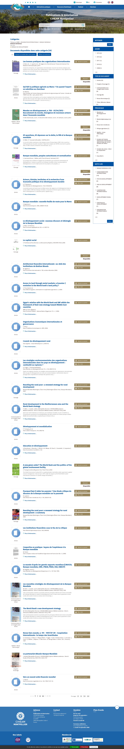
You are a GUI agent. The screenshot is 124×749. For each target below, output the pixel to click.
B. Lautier (25, 496)
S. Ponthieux (26, 243)
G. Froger (25, 367)
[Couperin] (98, 740)
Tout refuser (85, 747)
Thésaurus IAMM (14, 42)
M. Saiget (41, 64)
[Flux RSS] (35, 2)
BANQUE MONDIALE (45, 42)
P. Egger (48, 638)
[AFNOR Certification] (18, 739)
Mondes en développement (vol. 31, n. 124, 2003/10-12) (41, 369)
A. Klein (25, 64)
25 (78, 696)
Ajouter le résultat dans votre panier (25, 54)
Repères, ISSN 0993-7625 (54, 243)
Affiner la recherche (44, 54)
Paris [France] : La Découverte (39, 243)
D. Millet (25, 140)
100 (84, 696)
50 (81, 696)
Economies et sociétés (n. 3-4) (34, 450)
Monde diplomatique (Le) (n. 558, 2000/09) (37, 530)
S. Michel (40, 448)
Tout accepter (75, 747)
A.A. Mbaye (46, 448)
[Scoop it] (30, 2)
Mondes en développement (34, 110)
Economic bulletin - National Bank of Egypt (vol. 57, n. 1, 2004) (42, 311)
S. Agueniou (26, 204)
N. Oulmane (60, 117)
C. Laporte (33, 64)
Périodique (99, 108)
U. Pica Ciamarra (27, 288)
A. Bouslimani (26, 448)
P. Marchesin (42, 639)
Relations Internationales (30, 65)
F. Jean (53, 638)
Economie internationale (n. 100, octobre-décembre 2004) (41, 270)
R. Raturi (59, 639)
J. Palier (25, 225)
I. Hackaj (25, 656)
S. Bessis (33, 638)
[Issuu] (32, 2)
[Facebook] (25, 2)
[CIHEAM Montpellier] (20, 718)
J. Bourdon (34, 448)
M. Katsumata (59, 638)
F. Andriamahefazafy (34, 367)
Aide (72, 29)
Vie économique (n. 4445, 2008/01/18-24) (37, 206)
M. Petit (25, 552)
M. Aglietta (26, 269)
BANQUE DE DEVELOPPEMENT (20, 47)
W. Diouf (52, 448)
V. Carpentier (66, 448)
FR (108, 2)
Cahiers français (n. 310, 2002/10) (35, 430)
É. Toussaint (31, 140)
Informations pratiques (43, 7)
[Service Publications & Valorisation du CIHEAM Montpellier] (17, 6)
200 (88, 696)
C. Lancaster (67, 638)
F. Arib (24, 326)
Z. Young (25, 470)
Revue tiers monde (31, 633)
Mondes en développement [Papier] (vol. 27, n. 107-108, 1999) (42, 571)
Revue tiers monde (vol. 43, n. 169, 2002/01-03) (38, 497)
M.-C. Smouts (65, 639)
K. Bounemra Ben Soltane (45, 117)
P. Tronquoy (26, 429)
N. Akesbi (25, 91)
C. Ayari (25, 679)
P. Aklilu (25, 409)
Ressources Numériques (64, 7)
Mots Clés (99, 164)
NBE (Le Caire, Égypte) (29, 309)
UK (112, 2)
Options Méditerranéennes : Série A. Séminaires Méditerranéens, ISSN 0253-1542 (43, 409)
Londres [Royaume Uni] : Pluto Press (39, 470)
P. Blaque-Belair (41, 638)
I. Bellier (36, 158)
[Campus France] (28, 739)
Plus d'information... (31, 74)
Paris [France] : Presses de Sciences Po (57, 64)
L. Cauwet (30, 409)
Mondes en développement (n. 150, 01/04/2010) (39, 186)
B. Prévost (30, 225)
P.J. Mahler (29, 639)
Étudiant (80, 7)
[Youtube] (27, 2)
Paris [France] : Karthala (48, 158)
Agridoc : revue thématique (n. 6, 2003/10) (37, 343)
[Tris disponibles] (12, 54)
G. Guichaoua (26, 638)
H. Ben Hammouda (28, 117)
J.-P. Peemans (26, 184)
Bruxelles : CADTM (41, 140)
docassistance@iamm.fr (59, 713)
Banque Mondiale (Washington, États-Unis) (34, 389)
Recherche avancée (80, 29)
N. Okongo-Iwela (51, 639)
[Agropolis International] (88, 740)
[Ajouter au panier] (76, 61)
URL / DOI (80, 90)
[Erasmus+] (77, 740)
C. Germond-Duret (28, 158)
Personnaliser (93, 747)
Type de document (102, 76)
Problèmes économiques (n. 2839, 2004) (37, 328)
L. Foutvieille (59, 448)
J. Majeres (35, 639)
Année (97, 49)
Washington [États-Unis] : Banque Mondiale (59, 389)
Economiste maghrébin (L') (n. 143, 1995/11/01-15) (39, 681)
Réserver (85, 78)
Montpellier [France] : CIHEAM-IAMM (48, 409)
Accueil (29, 7)
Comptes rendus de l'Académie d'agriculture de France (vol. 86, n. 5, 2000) (46, 553)
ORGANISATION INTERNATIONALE (30, 42)
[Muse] (67, 739)
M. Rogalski (26, 569)
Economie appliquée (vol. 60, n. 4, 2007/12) (37, 227)
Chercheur (93, 7)
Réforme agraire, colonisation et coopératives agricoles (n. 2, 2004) (44, 289)
